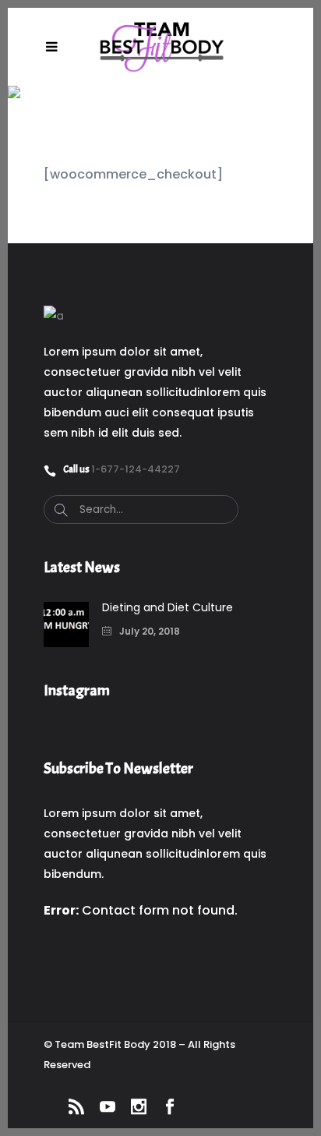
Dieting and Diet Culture (167, 607)
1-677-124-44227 (135, 469)
